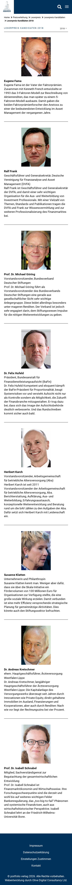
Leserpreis (36, 17)
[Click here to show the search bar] (59, 7)
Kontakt (36, 865)
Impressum (36, 845)
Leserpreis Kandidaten (54, 17)
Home (7, 17)
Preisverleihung (20, 17)
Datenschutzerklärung (36, 852)
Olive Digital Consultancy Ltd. (49, 880)
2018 (62, 28)
